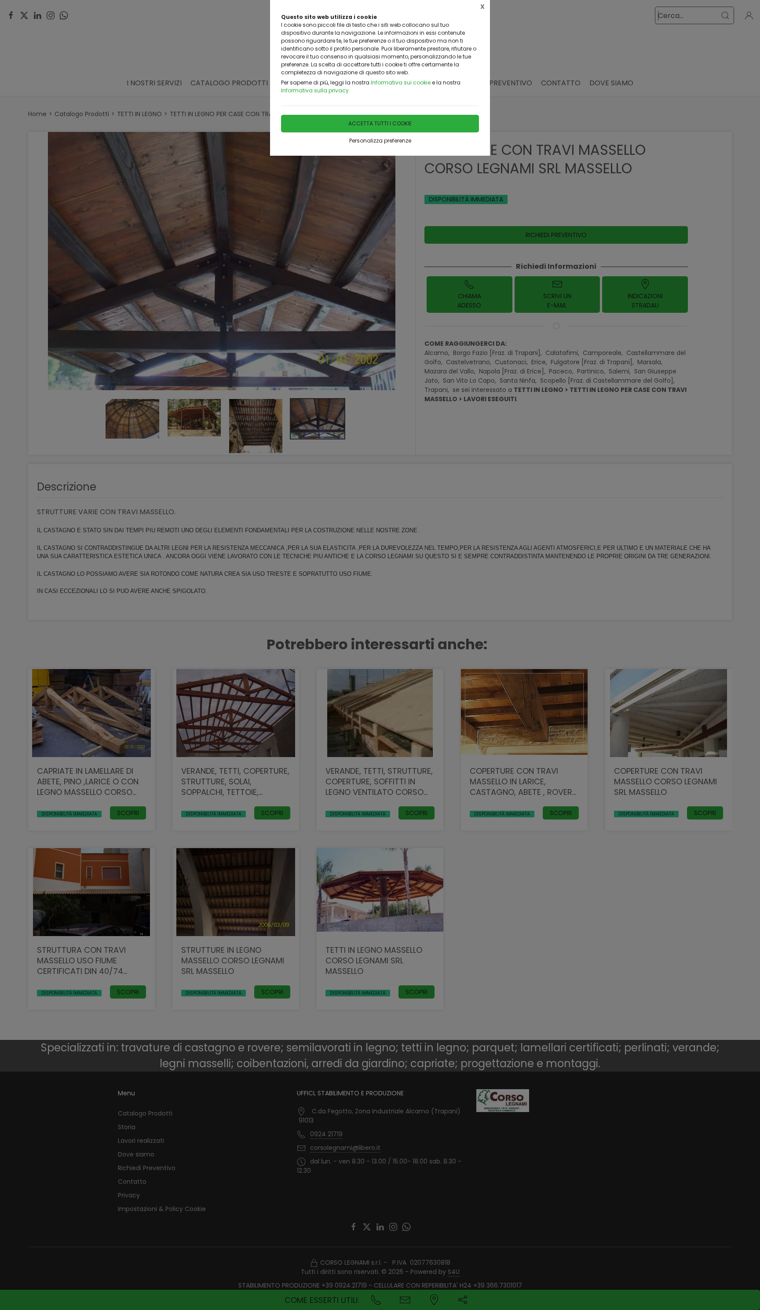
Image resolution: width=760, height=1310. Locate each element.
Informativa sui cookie (401, 82)
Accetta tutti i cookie (380, 123)
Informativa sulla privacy (315, 90)
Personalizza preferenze (380, 140)
